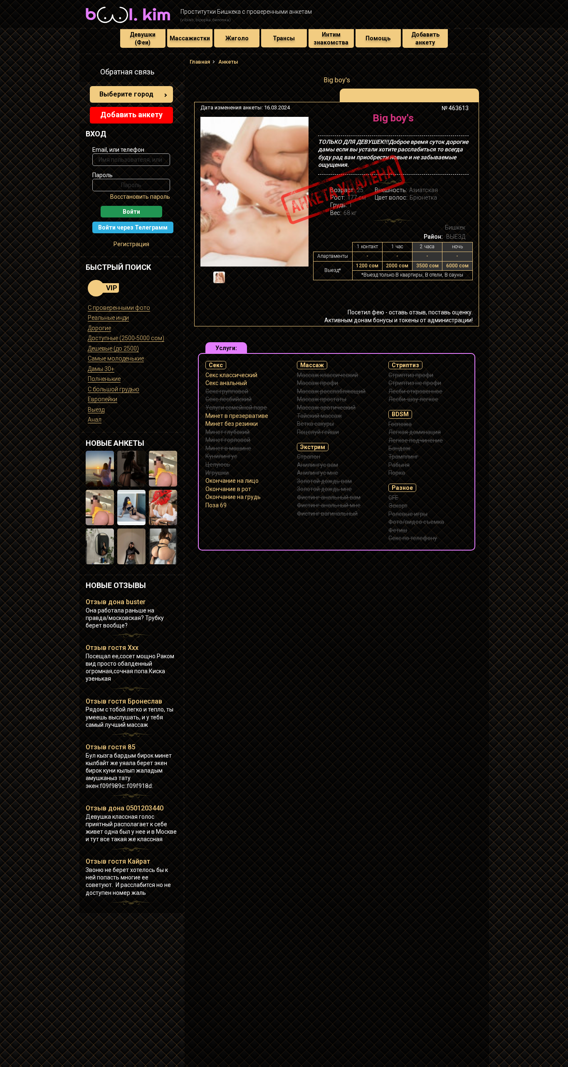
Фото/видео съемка (416, 522)
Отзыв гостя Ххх (112, 648)
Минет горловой (227, 440)
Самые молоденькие (116, 358)
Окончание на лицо (232, 480)
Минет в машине (228, 448)
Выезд (96, 409)
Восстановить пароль (140, 196)
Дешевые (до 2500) (113, 348)
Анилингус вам (317, 465)
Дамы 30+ (101, 369)
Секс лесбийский (228, 399)
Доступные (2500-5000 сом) (126, 338)
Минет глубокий (227, 432)
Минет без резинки (231, 423)
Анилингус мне (317, 472)
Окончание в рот (228, 489)
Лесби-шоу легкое (413, 399)
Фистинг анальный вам (329, 497)
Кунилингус (221, 456)
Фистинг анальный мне (329, 505)
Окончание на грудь (233, 497)
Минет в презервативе (236, 415)
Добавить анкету (425, 38)
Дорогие (99, 328)
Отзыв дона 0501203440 (124, 808)
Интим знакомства (331, 38)
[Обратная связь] (90, 73)
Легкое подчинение (415, 440)
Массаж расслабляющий (331, 391)
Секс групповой (226, 391)
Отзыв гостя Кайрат (118, 861)
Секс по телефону (412, 538)
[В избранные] (459, 121)
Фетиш (397, 530)
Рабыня (399, 465)
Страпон (308, 456)
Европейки (102, 399)
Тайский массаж (319, 415)
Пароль (102, 175)
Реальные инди (108, 317)
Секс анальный (226, 383)
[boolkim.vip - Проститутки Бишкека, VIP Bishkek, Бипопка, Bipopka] (128, 24)
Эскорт (397, 505)
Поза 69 (216, 505)
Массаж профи (317, 383)
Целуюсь (217, 464)
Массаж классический (327, 375)
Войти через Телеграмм (133, 227)
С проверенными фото (119, 307)
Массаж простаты (321, 399)
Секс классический (231, 375)
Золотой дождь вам (324, 481)
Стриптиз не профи (414, 383)
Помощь (377, 38)
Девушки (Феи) (143, 38)
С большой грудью (113, 389)
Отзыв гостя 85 (110, 747)
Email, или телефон (118, 149)
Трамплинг (403, 456)
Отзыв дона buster (116, 602)
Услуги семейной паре (236, 407)
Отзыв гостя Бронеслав (124, 701)
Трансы (284, 38)
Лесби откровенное (415, 391)
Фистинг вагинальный (327, 513)
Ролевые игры (407, 514)
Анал (94, 419)
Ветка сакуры (315, 423)
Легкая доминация (414, 432)
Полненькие (104, 378)
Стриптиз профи (410, 375)
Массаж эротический (326, 407)
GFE (393, 497)
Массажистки (190, 38)
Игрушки (217, 472)
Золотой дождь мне (324, 489)
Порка (396, 472)
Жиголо (237, 38)
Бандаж (399, 448)
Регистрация (131, 244)
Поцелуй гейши (318, 432)
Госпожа (400, 424)
